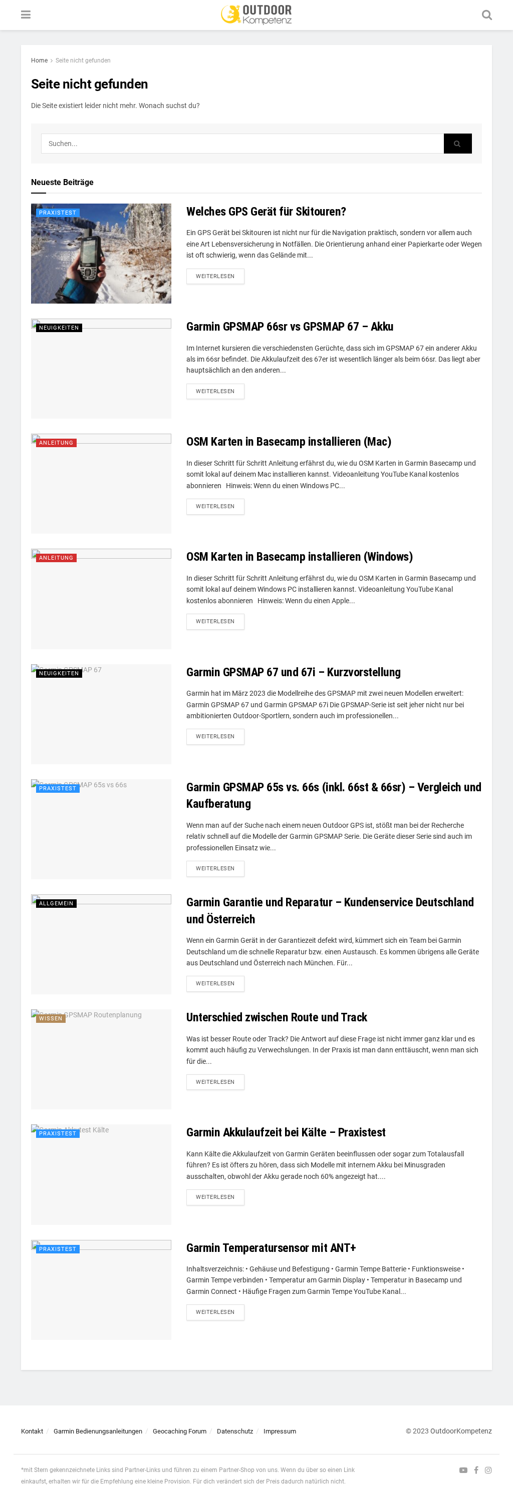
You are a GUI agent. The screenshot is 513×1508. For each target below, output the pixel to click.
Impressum (280, 1431)
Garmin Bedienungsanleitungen (98, 1431)
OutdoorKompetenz (461, 1431)
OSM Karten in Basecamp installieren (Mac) (288, 442)
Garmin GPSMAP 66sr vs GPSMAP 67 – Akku (290, 327)
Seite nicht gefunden (83, 60)
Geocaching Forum (179, 1431)
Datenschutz (235, 1431)
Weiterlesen (215, 276)
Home (39, 60)
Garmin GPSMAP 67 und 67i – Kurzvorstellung (293, 672)
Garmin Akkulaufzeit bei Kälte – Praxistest (286, 1132)
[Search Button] (458, 144)
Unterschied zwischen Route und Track (276, 1017)
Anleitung (56, 443)
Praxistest (58, 213)
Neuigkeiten (59, 328)
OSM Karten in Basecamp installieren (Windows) (299, 557)
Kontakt (32, 1431)
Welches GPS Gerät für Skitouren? (266, 212)
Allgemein (56, 903)
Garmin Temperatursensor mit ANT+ (271, 1248)
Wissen (51, 1018)
